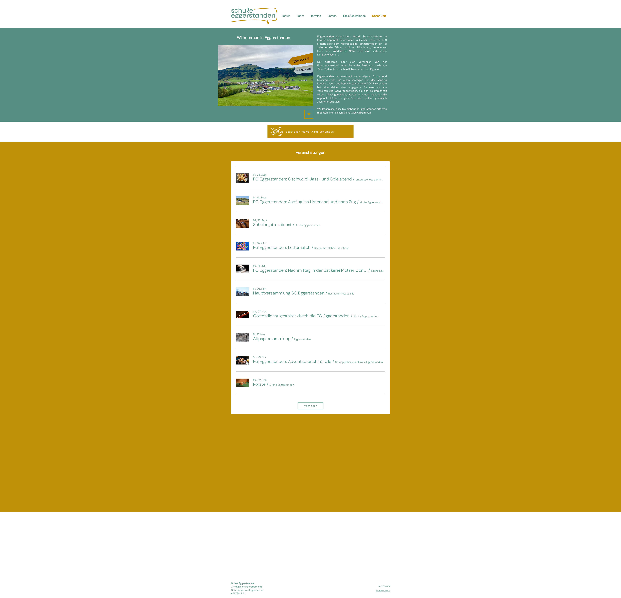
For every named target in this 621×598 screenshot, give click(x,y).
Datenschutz (383, 590)
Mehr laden (310, 406)
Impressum (384, 586)
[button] (302, 179)
